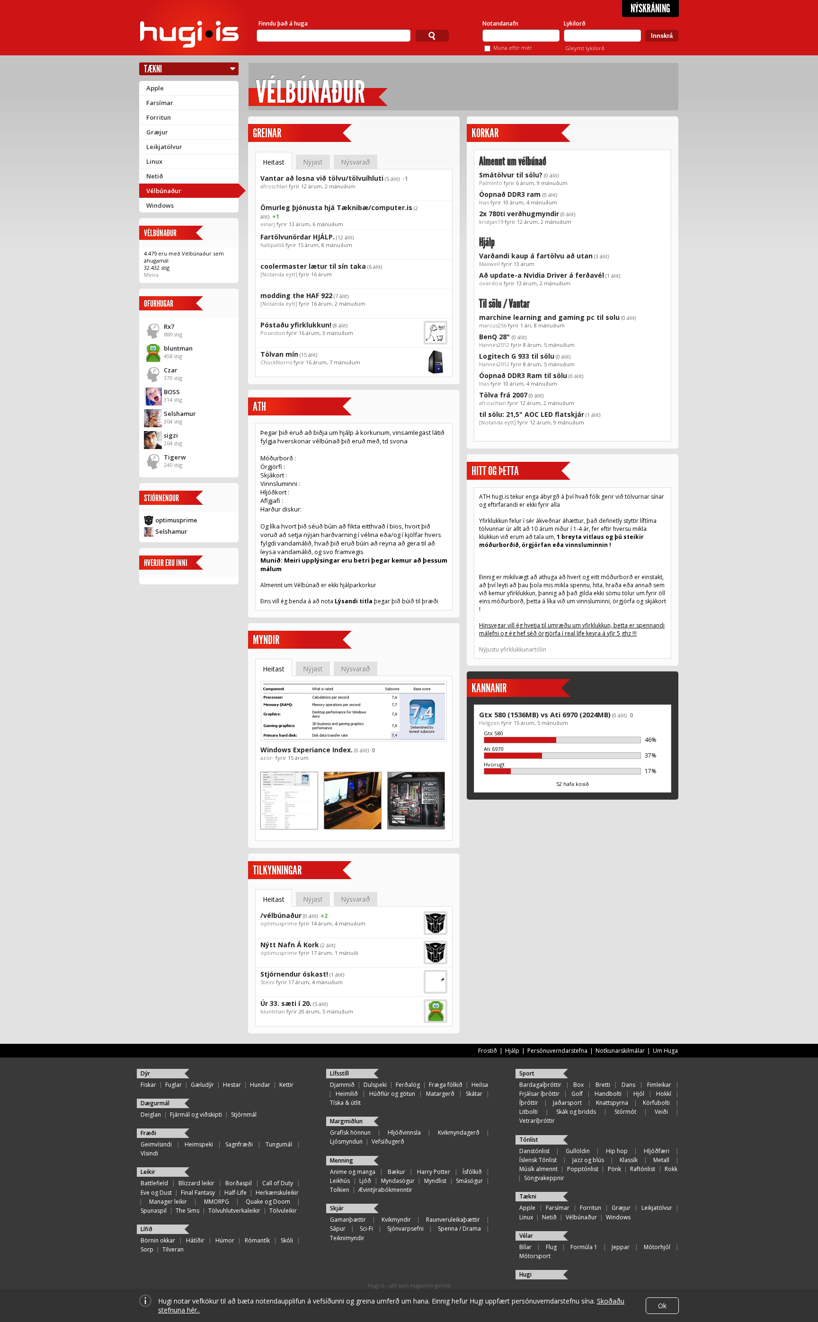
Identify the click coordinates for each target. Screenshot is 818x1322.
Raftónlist (642, 1169)
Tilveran (173, 1249)
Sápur (338, 1229)
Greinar (267, 133)
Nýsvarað (355, 162)
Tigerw (175, 457)
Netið (154, 176)
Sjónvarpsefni (405, 1229)
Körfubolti (656, 1103)
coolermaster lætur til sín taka (313, 266)
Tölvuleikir (283, 1211)
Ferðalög (408, 1085)
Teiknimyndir (347, 1238)
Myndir (266, 640)
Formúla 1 (583, 1247)
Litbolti (528, 1112)
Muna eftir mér (512, 47)
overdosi (490, 283)
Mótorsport (535, 1256)
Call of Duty (277, 1183)
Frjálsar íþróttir (539, 1094)
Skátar (474, 1094)
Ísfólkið (472, 1172)
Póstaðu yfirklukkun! (295, 324)
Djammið (342, 1085)
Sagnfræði (239, 1144)
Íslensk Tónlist (538, 1160)
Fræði (148, 1133)
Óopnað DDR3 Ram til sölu (523, 375)
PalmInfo (490, 182)
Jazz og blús (588, 1160)
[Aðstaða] (353, 827)
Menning (341, 1160)
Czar (171, 370)
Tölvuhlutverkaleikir (234, 1211)
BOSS (172, 392)
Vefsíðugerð (388, 1141)
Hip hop (617, 1151)
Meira (151, 274)
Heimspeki (199, 1144)
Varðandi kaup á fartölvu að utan (536, 255)
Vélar (526, 1236)
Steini (267, 982)
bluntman (178, 348)
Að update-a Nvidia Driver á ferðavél (541, 275)
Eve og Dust (156, 1193)
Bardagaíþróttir (540, 1085)
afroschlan (273, 186)
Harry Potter (433, 1172)
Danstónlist (534, 1151)
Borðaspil (238, 1183)
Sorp (147, 1249)
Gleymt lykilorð (585, 48)
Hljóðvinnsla (404, 1132)
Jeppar (621, 1247)
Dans (628, 1085)
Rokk (671, 1169)
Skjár (337, 1208)
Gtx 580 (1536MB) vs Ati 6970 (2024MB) (545, 714)
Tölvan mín (279, 354)
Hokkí (663, 1094)
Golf (577, 1094)
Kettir (286, 1085)
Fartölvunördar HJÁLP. (297, 236)
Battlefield (154, 1183)
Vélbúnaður (163, 190)
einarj (267, 224)
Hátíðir (195, 1240)
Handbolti (608, 1094)
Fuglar (173, 1085)
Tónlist (528, 1140)
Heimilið (347, 1094)
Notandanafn (500, 23)
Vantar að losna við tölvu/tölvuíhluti (321, 178)
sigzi (171, 435)
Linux (154, 161)
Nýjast (313, 162)
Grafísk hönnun (350, 1132)
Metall (661, 1160)
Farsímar (159, 102)
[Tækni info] (289, 827)
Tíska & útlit (345, 1103)
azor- (267, 757)
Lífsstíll (339, 1073)
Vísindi (149, 1153)
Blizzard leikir (196, 1183)
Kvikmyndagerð (459, 1132)
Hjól (638, 1094)
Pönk (614, 1169)
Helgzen (489, 722)
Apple (155, 88)
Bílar (525, 1247)
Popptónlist (582, 1169)
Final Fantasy (198, 1193)
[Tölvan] (416, 827)
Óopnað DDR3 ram (510, 194)
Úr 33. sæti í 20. (285, 1003)
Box (578, 1085)
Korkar (484, 133)
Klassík (629, 1160)
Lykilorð (575, 23)
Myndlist (435, 1181)
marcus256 (493, 325)
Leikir (148, 1172)
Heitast (274, 162)
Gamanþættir (348, 1220)
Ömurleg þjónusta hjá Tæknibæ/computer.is (336, 207)
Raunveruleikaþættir (453, 1220)
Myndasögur (398, 1181)
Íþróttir (528, 1103)
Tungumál (279, 1144)
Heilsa (479, 1085)
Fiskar (148, 1085)
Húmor (224, 1240)
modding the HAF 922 (296, 295)
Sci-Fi (366, 1229)
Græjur (157, 132)
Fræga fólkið (445, 1085)
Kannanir (489, 688)
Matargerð (440, 1094)
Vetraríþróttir (537, 1121)
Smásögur (469, 1181)
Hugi (525, 1274)
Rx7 (169, 326)
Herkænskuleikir (277, 1193)
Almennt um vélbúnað (512, 161)
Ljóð (365, 1181)
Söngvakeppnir (544, 1178)
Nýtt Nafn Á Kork (289, 944)
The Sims (187, 1211)
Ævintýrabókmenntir (385, 1190)
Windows (160, 205)
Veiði (661, 1112)
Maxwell (489, 263)
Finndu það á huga (283, 23)
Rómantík (257, 1240)
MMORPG (216, 1202)
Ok (662, 1305)
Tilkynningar (277, 870)
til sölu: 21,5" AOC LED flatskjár (531, 414)
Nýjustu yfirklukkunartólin (512, 649)
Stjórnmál (244, 1114)
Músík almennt (538, 1169)
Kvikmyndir (396, 1220)
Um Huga (665, 1051)
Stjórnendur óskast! (294, 973)
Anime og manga (352, 1172)
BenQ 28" (495, 336)
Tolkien (339, 1190)
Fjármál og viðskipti (196, 1114)
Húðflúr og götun (392, 1094)
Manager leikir (168, 1202)
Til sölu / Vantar (504, 303)
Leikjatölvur (164, 146)
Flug (551, 1247)
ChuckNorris (276, 362)
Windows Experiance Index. (306, 749)
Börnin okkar (158, 1240)
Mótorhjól (657, 1247)
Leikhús (340, 1181)
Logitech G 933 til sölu (516, 356)
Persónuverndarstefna (557, 1051)
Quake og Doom (268, 1202)
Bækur (396, 1172)
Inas (484, 202)
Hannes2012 (494, 344)
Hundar (260, 1085)
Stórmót (625, 1112)
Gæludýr (202, 1085)
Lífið (146, 1229)
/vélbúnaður (281, 915)
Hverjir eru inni (165, 562)
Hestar (232, 1085)
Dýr (145, 1073)
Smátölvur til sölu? (510, 174)
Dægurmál (155, 1103)
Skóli (287, 1240)
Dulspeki (375, 1085)
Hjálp (487, 242)
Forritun (158, 117)
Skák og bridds (576, 1112)
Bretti (603, 1085)
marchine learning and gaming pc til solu (549, 317)
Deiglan (151, 1114)
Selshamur (180, 413)
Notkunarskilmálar (620, 1051)
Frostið (487, 1051)
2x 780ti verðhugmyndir (519, 213)
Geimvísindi (156, 1144)
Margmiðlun (346, 1121)
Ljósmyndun (346, 1141)
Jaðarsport (567, 1103)
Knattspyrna (612, 1103)
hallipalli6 (272, 244)
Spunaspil (154, 1211)
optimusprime (176, 520)
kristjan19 (491, 221)
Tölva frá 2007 (503, 394)
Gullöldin (578, 1151)
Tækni (153, 69)
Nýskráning (650, 8)
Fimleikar (659, 1085)
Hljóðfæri (656, 1151)
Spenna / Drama (459, 1229)
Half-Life (235, 1193)
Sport (526, 1073)
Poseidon (272, 332)
